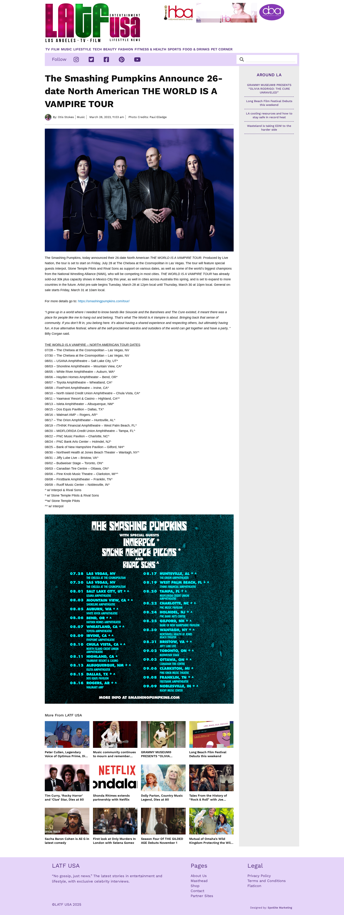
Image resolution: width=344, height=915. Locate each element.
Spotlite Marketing (280, 907)
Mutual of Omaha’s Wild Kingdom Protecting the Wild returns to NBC (211, 841)
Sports (174, 49)
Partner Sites (202, 896)
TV (47, 49)
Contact (197, 891)
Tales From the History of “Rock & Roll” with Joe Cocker (208, 797)
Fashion (125, 49)
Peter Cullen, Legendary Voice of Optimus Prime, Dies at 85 (67, 754)
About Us (199, 876)
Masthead (199, 881)
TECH (97, 49)
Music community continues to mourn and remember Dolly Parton (114, 754)
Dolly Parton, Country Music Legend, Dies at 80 (162, 797)
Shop (195, 886)
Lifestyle (82, 49)
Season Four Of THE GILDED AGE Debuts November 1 (162, 841)
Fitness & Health (150, 49)
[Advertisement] (227, 34)
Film (55, 49)
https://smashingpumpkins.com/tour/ (104, 301)
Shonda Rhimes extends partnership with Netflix (111, 797)
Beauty (110, 49)
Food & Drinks (196, 49)
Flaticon (254, 886)
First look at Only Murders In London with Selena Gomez (114, 841)
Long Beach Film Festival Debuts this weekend (207, 754)
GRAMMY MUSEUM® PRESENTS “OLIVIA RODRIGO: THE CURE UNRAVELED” (157, 754)
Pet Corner (222, 49)
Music (66, 49)
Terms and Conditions (266, 881)
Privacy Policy (259, 876)
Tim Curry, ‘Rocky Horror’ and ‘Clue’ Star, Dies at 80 (64, 797)
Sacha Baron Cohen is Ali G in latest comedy (67, 841)
